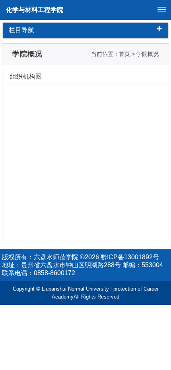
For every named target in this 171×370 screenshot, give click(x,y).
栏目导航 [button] (85, 30)
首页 (124, 54)
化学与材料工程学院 (34, 9)
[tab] (85, 30)
